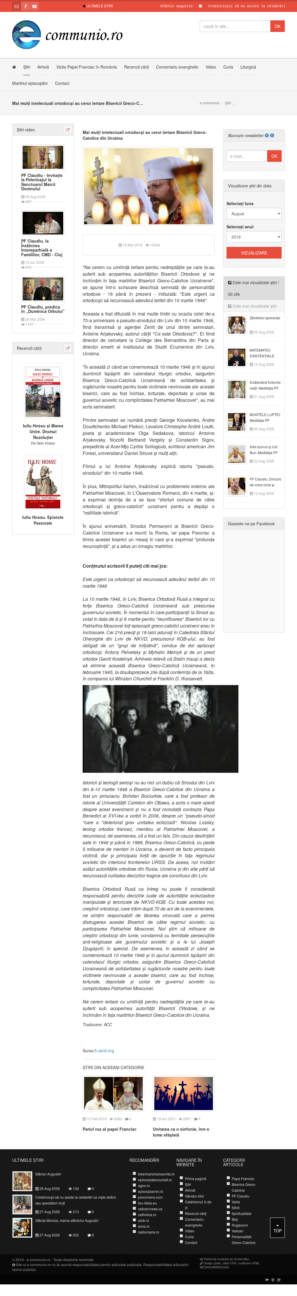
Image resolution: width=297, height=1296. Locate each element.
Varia (236, 1201)
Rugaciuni (240, 1224)
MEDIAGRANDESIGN (214, 1267)
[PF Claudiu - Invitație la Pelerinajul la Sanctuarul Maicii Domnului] (42, 156)
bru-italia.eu (147, 1202)
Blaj (235, 1219)
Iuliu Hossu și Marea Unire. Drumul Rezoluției (43, 431)
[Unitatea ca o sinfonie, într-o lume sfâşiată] (183, 1093)
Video (211, 67)
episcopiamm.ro (150, 1191)
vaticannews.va (150, 1208)
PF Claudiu (240, 1195)
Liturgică (248, 67)
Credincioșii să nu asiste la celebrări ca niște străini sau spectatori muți (75, 1200)
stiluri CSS (229, 1263)
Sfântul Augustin (151, 6)
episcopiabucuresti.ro (155, 1179)
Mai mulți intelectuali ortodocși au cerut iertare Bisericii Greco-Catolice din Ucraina (145, 135)
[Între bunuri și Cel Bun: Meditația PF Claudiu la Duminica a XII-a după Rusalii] (240, 453)
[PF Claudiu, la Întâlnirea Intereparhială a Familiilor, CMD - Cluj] (42, 222)
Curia (228, 67)
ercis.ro (144, 1226)
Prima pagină (195, 1178)
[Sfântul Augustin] (26, 1181)
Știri (26, 67)
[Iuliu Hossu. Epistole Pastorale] (43, 482)
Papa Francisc (243, 1178)
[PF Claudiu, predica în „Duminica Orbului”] (42, 288)
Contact (62, 83)
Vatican (237, 1230)
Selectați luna (240, 203)
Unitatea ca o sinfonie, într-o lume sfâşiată (181, 1132)
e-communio (210, 102)
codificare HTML (249, 1263)
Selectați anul (240, 227)
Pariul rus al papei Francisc (110, 1129)
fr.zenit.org (104, 1050)
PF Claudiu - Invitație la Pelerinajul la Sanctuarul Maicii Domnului (42, 182)
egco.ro (144, 1185)
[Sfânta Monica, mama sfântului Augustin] (26, 1227)
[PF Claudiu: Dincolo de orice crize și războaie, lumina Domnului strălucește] (240, 486)
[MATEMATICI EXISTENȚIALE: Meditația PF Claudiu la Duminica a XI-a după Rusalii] (240, 357)
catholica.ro (147, 1214)
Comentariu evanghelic (177, 67)
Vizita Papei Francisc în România (86, 67)
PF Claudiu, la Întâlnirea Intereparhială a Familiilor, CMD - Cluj (41, 248)
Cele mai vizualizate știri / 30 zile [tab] (253, 288)
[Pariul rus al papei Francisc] (113, 1093)
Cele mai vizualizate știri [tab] (254, 306)
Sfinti (236, 1207)
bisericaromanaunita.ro (156, 1173)
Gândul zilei (194, 1195)
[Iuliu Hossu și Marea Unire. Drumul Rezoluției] (43, 390)
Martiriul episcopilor (30, 83)
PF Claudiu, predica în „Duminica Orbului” (43, 309)
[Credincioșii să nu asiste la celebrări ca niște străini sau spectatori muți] (26, 1204)
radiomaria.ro (148, 1231)
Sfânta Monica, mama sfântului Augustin (67, 1220)
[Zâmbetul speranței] (240, 324)
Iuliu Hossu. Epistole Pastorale (43, 520)
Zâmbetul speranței (265, 317)
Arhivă (43, 67)
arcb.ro (143, 1220)
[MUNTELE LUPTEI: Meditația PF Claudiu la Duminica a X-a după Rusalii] (240, 421)
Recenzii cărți (136, 67)
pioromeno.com (150, 1197)
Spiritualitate (241, 1213)
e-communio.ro (38, 1259)
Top (278, 1231)
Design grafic (212, 1263)
